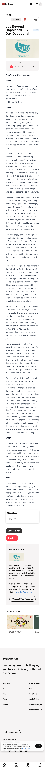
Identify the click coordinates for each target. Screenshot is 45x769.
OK (38, 746)
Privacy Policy (26, 748)
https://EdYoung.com (23, 592)
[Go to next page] (30, 67)
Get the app (32, 19)
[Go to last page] (33, 67)
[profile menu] (38, 4)
